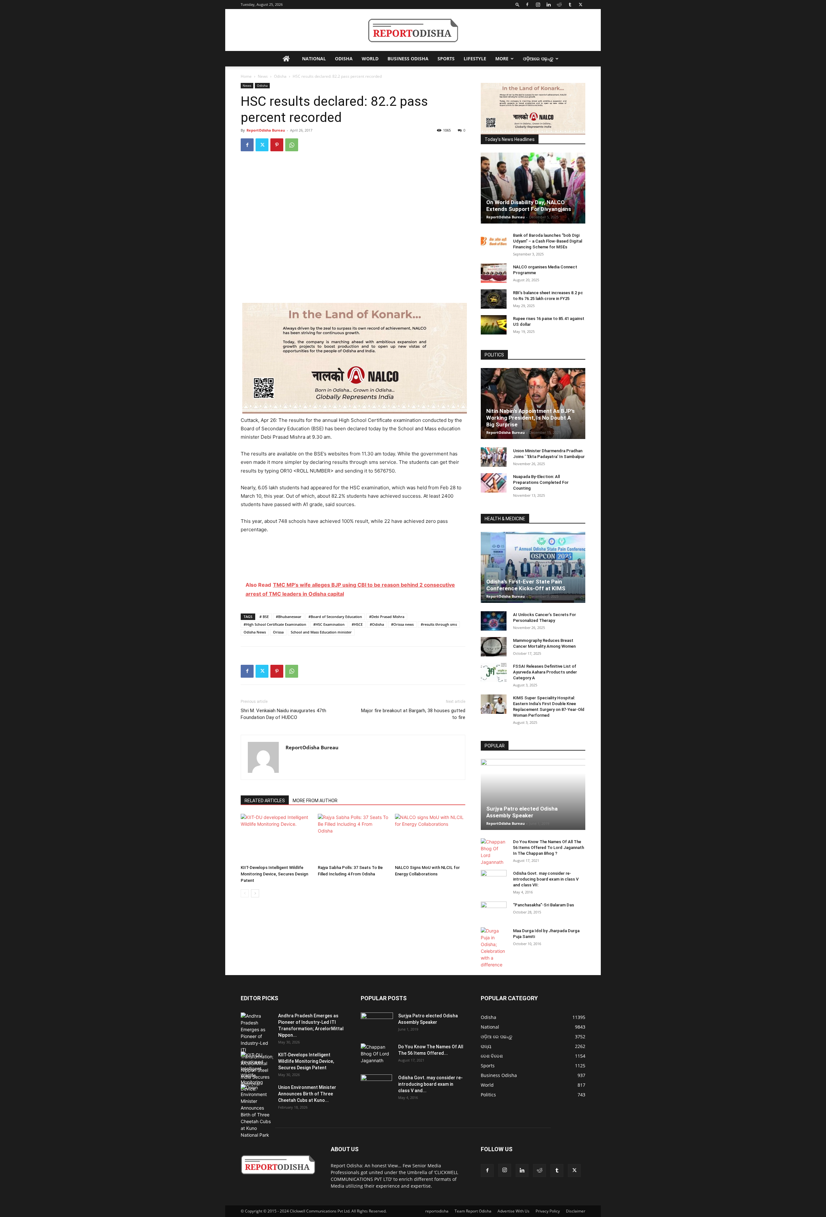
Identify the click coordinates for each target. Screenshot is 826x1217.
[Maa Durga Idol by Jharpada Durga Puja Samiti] (494, 947)
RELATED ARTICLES (265, 800)
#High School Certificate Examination (275, 624)
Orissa (278, 632)
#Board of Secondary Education (335, 616)
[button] (517, 4)
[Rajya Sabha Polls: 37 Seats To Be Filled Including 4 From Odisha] (353, 838)
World (370, 58)
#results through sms (439, 624)
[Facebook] (527, 4)
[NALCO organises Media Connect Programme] (494, 273)
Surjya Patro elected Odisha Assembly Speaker (522, 812)
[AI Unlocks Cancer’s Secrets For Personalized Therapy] (494, 621)
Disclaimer (575, 1211)
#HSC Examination (329, 624)
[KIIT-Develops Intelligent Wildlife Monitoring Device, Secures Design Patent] (276, 838)
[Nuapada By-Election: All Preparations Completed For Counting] (494, 483)
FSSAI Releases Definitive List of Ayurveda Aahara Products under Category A (545, 672)
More (502, 58)
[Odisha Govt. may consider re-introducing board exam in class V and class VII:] (494, 879)
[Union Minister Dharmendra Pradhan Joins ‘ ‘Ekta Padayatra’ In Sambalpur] (494, 457)
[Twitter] (580, 4)
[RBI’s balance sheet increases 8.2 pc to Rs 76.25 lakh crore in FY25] (494, 299)
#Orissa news (402, 624)
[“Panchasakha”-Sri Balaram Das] (494, 917)
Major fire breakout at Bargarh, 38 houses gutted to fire (413, 714)
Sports (446, 58)
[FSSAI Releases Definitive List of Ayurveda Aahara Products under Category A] (494, 672)
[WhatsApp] (291, 144)
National (314, 58)
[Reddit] (559, 4)
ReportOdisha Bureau (266, 130)
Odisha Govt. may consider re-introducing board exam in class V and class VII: (546, 879)
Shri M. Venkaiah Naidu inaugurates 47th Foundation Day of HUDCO (283, 714)
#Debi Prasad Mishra (386, 616)
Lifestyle (475, 58)
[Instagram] (538, 4)
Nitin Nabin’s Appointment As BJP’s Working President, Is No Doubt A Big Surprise (530, 418)
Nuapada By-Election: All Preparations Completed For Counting (541, 482)
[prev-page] (245, 893)
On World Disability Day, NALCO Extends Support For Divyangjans (528, 205)
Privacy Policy (548, 1211)
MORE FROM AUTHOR (315, 800)
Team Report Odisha (473, 1211)
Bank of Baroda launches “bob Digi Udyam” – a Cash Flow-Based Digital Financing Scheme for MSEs (547, 241)
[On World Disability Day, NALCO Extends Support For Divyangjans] (533, 188)
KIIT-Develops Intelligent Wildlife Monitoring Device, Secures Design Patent (274, 874)
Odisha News (255, 632)
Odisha (344, 58)
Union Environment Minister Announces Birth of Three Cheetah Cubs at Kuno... (307, 1094)
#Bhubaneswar (288, 616)
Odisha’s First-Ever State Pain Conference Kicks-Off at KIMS (525, 585)
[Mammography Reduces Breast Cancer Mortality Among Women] (494, 646)
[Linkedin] (548, 4)
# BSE (264, 616)
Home (246, 76)
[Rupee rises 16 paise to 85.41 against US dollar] (494, 324)
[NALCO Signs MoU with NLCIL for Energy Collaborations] (430, 838)
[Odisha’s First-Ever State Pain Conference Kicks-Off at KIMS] (533, 567)
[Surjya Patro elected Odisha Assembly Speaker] (533, 794)
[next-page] (255, 893)
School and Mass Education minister (321, 632)
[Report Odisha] (413, 30)
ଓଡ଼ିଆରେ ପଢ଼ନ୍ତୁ (538, 58)
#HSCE (357, 624)
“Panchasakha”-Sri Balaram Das (543, 905)
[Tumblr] (570, 4)
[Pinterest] (276, 144)
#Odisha (377, 624)
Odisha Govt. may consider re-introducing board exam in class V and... (430, 1084)
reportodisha (436, 1211)
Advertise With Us (513, 1211)
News (263, 76)
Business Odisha (408, 58)
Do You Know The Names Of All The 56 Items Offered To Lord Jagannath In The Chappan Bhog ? (548, 847)
